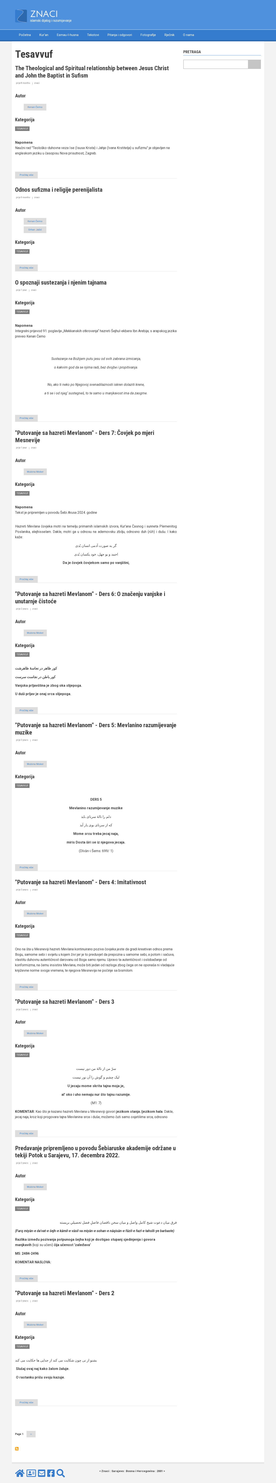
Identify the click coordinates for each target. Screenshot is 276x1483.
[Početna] (21, 16)
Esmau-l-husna (67, 35)
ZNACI (44, 14)
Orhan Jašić (35, 229)
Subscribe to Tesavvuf (17, 1448)
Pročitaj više (29, 176)
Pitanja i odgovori (120, 35)
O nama (188, 35)
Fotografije (148, 35)
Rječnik (169, 35)
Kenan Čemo (35, 107)
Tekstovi (93, 35)
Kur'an (43, 35)
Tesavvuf (22, 128)
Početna (25, 35)
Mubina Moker (35, 471)
